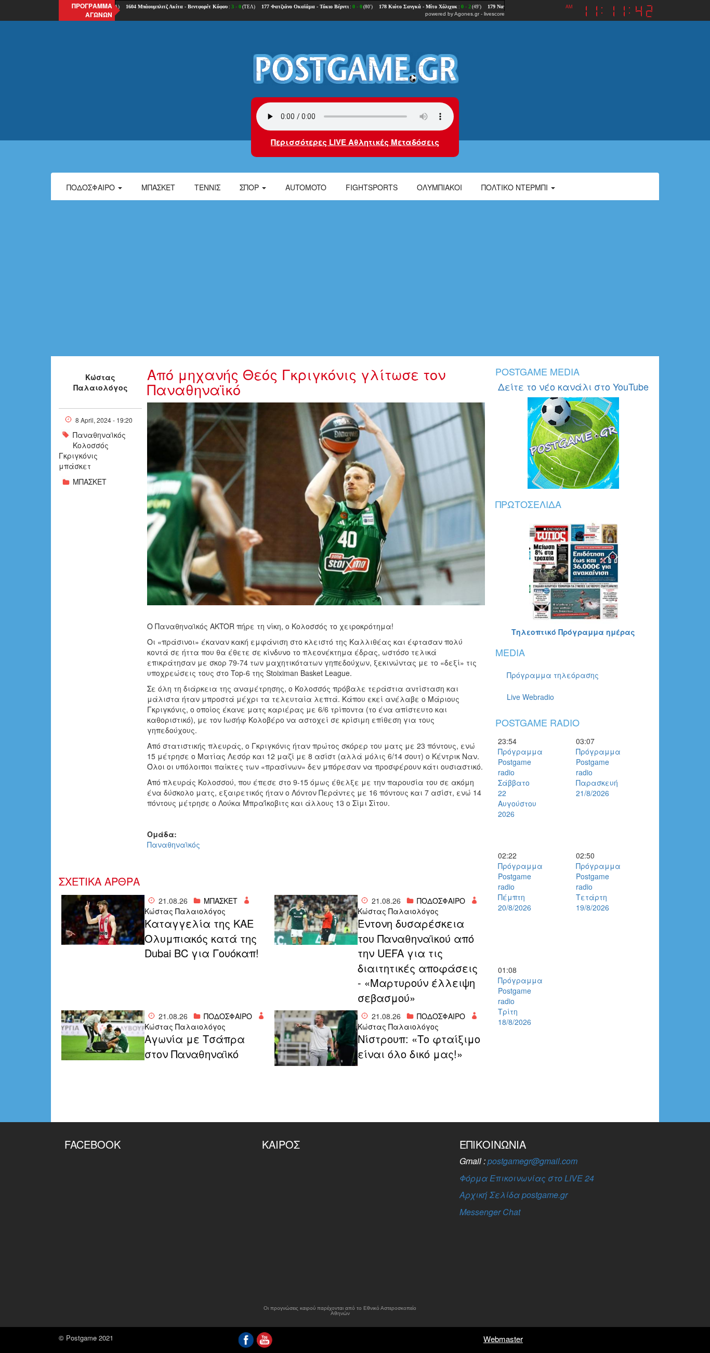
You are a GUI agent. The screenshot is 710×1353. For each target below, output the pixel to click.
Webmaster (503, 1338)
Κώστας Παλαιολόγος (100, 382)
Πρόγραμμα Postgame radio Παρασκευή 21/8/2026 (594, 772)
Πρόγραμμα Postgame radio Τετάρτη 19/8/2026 (594, 887)
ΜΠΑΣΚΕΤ (90, 481)
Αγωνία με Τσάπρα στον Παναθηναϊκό (194, 1046)
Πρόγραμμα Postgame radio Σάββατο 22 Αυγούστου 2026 (516, 782)
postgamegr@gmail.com (532, 1161)
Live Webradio (530, 697)
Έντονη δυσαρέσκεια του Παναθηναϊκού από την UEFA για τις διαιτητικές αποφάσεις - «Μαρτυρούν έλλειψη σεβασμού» (418, 960)
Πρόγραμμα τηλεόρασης (553, 675)
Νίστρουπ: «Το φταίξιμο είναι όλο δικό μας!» (419, 1046)
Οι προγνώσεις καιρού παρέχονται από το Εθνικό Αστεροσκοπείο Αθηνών (340, 1311)
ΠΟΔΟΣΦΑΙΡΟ (441, 900)
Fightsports (372, 187)
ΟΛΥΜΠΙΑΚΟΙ (439, 187)
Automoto (305, 187)
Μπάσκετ (158, 187)
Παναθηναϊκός (99, 435)
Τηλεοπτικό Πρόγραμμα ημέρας (573, 632)
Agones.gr (466, 14)
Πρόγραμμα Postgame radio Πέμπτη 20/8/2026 (516, 887)
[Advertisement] (355, 278)
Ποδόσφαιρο (92, 187)
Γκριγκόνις (78, 455)
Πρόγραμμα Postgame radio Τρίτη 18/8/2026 (516, 1001)
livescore (494, 14)
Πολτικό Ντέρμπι (515, 187)
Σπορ (250, 187)
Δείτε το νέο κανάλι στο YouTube (573, 386)
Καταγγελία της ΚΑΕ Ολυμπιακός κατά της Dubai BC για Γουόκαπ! (201, 938)
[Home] (355, 68)
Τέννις (207, 187)
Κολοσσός (91, 445)
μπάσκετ (75, 466)
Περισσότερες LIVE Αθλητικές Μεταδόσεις (355, 142)
